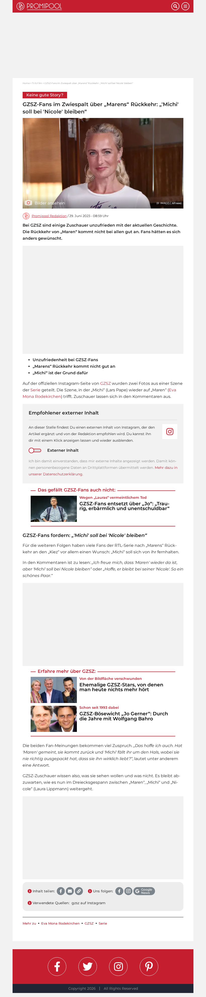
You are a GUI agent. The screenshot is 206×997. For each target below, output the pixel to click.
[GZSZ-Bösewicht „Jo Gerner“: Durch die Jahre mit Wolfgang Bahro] (54, 719)
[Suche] (175, 6)
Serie (35, 390)
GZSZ (105, 383)
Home (26, 83)
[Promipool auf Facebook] (57, 966)
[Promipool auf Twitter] (87, 966)
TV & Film (37, 83)
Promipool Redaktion (49, 216)
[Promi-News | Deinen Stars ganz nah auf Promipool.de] (94, 6)
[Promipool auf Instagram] (118, 966)
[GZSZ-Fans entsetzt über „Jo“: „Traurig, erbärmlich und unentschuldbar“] (54, 509)
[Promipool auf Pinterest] (149, 966)
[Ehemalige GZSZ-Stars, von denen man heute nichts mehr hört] (54, 690)
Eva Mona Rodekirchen (60, 923)
